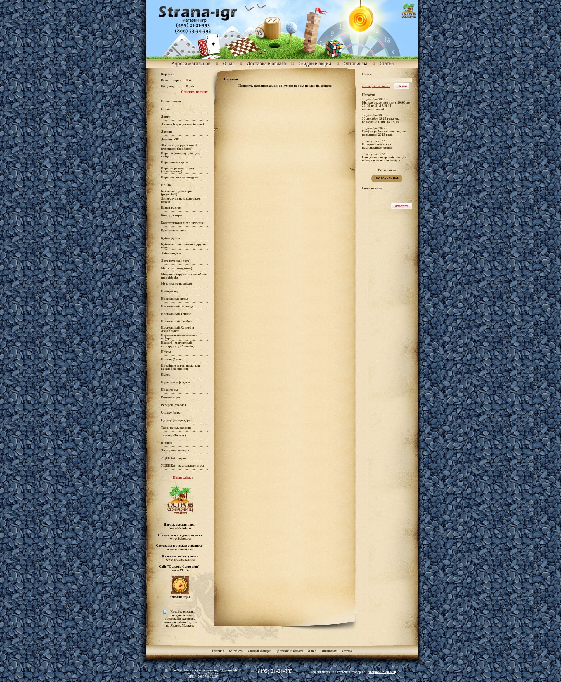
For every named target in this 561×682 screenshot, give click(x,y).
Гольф (165, 109)
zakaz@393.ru (208, 673)
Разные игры (170, 397)
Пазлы (166, 351)
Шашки (166, 442)
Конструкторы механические (182, 222)
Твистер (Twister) (173, 435)
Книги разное (171, 207)
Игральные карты (174, 162)
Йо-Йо (166, 184)
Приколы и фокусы (175, 382)
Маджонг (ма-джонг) (176, 268)
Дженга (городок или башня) (182, 124)
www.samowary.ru (180, 549)
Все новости (387, 170)
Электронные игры (175, 450)
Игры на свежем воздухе (179, 177)
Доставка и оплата (290, 651)
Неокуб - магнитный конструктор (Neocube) (178, 344)
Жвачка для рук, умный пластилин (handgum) (179, 147)
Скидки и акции (259, 651)
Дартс (165, 116)
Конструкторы (171, 215)
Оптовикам (329, 651)
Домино (167, 131)
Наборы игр (170, 291)
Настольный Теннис (176, 313)
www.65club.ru (180, 528)
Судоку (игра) (171, 412)
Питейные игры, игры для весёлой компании (180, 367)
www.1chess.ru (180, 538)
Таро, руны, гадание (176, 427)
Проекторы (169, 389)
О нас (312, 651)
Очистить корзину (194, 91)
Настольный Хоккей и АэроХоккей (177, 329)
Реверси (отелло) (173, 405)
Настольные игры (174, 298)
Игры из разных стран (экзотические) (177, 170)
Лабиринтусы (171, 253)
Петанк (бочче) (172, 359)
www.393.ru (180, 570)
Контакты (236, 651)
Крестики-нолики (173, 230)
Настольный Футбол (176, 321)
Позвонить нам (386, 178)
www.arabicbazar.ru (180, 559)
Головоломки (171, 101)
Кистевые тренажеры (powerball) (177, 192)
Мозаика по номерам (176, 283)
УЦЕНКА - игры (173, 458)
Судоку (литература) (176, 420)
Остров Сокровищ (382, 672)
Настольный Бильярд (177, 306)
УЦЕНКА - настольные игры (182, 465)
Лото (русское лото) (176, 260)
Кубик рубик (170, 238)
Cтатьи (347, 651)
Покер (165, 374)
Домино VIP (170, 139)
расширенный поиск (376, 86)
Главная (218, 651)
